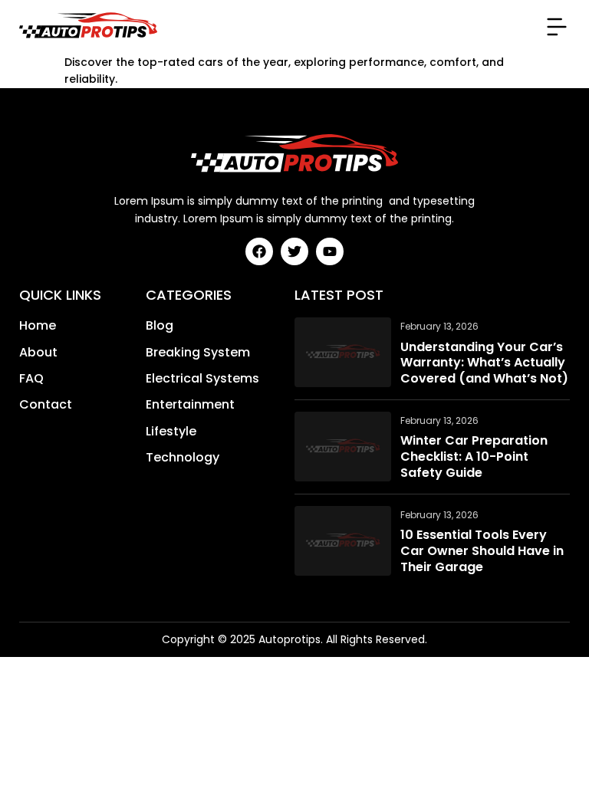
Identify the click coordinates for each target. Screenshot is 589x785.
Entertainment (190, 404)
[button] (557, 27)
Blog (159, 325)
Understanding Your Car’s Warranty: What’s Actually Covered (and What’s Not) (484, 363)
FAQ (31, 378)
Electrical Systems (202, 378)
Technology (182, 457)
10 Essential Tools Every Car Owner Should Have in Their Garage (482, 551)
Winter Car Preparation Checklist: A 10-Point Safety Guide (474, 457)
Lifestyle (171, 431)
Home (37, 325)
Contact (45, 404)
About (38, 352)
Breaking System (198, 352)
